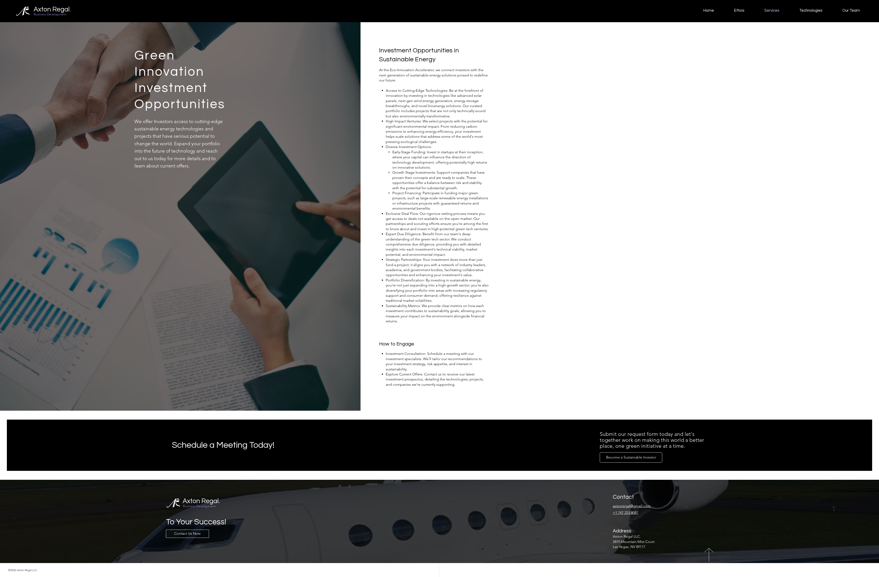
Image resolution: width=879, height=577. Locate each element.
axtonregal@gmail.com (632, 506)
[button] (631, 457)
